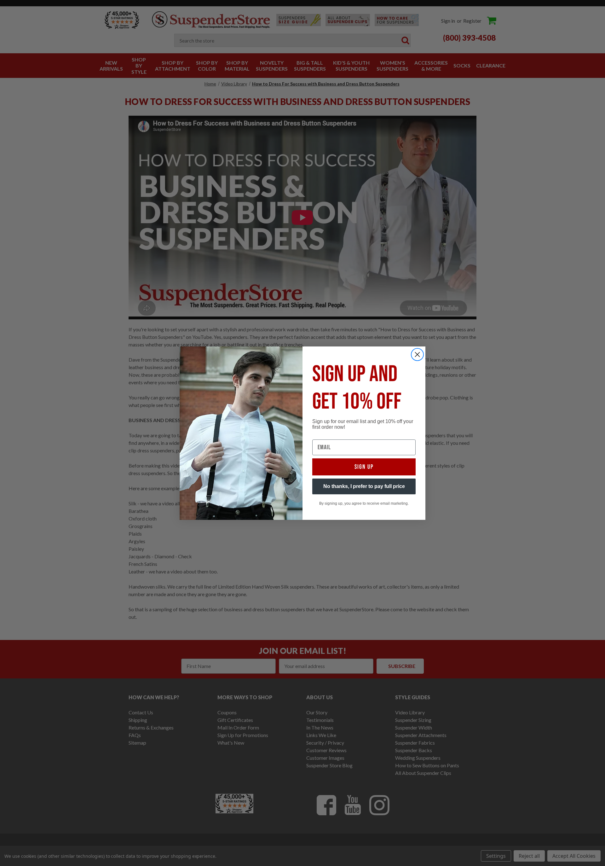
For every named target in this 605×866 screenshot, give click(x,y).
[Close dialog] (417, 354)
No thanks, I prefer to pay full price (364, 486)
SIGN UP (364, 467)
